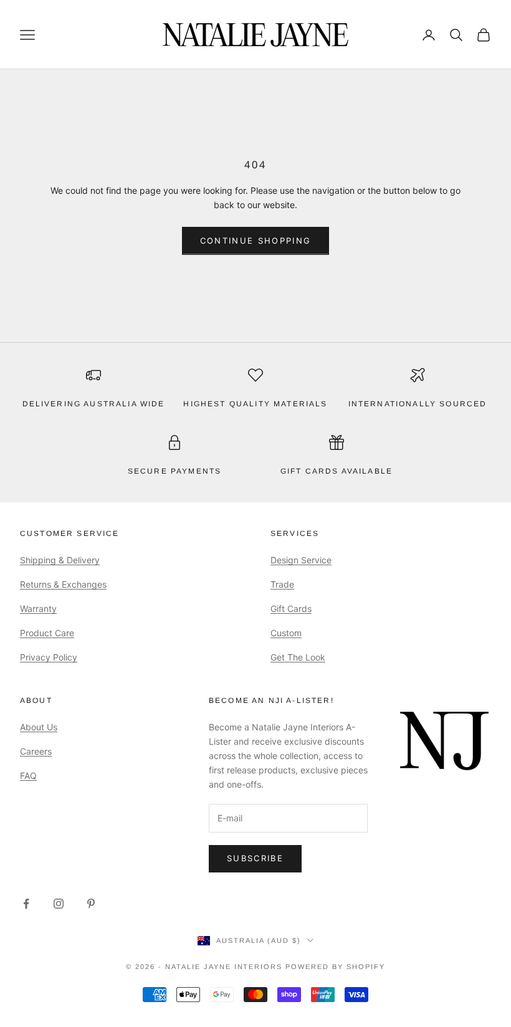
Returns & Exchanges (63, 584)
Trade (282, 584)
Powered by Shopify (335, 966)
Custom (286, 633)
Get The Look (297, 657)
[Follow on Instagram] (58, 903)
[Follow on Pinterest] (91, 903)
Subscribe (255, 858)
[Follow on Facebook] (26, 903)
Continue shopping (256, 241)
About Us (38, 727)
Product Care (47, 633)
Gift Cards (291, 608)
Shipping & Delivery (60, 560)
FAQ (28, 775)
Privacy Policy (48, 657)
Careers (36, 751)
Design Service (301, 560)
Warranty (38, 608)
